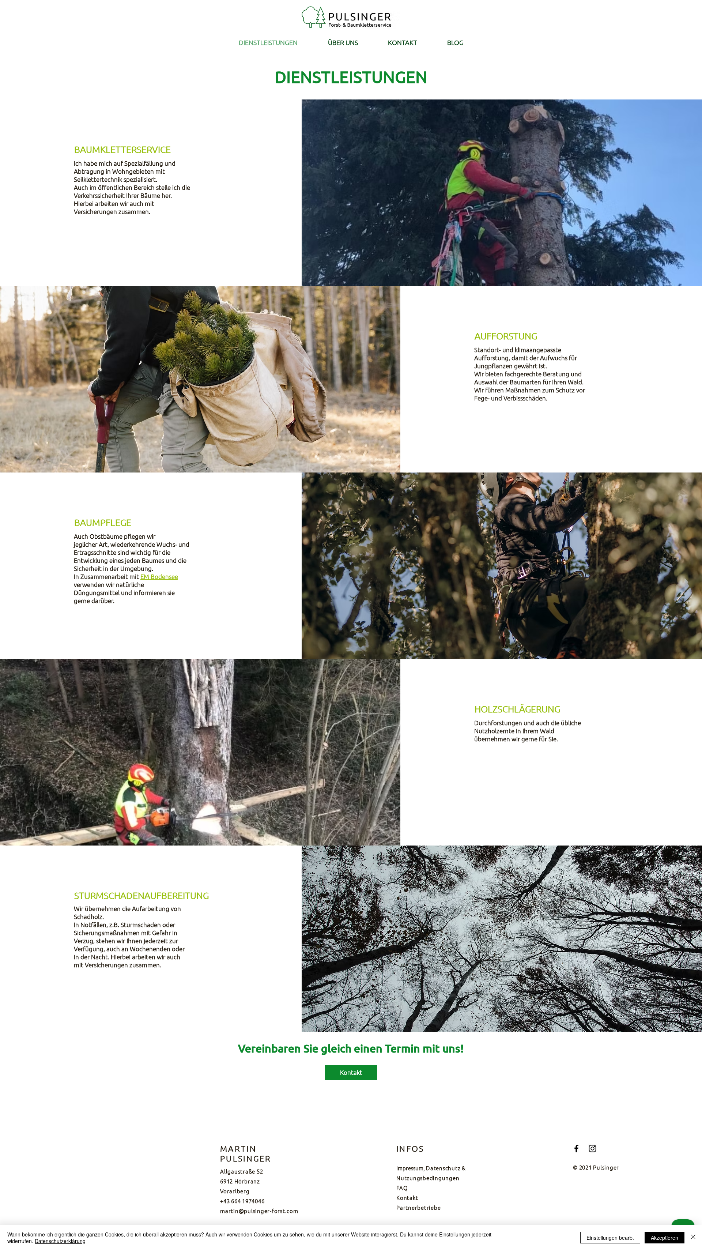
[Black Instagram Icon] (592, 1148)
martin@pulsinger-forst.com (259, 1211)
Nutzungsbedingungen (427, 1178)
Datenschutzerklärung (60, 1241)
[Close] (693, 1237)
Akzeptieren (664, 1237)
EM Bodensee (159, 576)
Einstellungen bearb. (610, 1237)
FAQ (402, 1187)
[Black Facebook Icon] (576, 1148)
